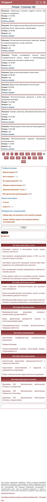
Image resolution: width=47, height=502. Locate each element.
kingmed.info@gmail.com (8, 493)
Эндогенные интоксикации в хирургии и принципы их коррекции (23, 369)
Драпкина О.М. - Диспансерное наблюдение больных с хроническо (23, 385)
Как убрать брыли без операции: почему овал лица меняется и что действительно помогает (23, 264)
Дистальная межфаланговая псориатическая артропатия (23, 339)
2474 (23, 185)
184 (33, 154)
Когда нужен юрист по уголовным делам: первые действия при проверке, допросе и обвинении (23, 277)
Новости (6, 207)
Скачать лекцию (8, 21)
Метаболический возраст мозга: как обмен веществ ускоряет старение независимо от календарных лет (23, 301)
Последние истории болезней (24, 333)
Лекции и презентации (12, 185)
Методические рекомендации (15, 194)
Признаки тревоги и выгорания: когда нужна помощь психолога (23, 250)
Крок (2, 500)
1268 (20, 181)
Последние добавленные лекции (23, 356)
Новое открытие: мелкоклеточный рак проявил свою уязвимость (23, 287)
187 (6, 158)
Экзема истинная (9, 344)
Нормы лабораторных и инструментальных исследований (21, 220)
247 (40, 158)
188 (12, 158)
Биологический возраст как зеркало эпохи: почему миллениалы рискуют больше (23, 294)
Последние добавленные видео (23, 307)
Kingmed (7, 2)
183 (27, 154)
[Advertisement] (11, 443)
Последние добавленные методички (23, 379)
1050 (30, 194)
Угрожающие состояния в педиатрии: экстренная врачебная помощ (19, 497)
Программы (42, 497)
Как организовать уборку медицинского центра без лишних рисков (23, 270)
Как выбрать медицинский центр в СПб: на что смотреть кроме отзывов (23, 257)
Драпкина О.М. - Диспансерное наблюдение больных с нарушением (23, 399)
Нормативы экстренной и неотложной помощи (22, 215)
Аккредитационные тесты (14, 190)
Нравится (5, 236)
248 (23, 162)
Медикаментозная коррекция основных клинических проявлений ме (23, 313)
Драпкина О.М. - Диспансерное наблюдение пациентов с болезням (23, 392)
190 (24, 158)
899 (16, 172)
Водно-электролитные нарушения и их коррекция (23, 374)
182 (21, 154)
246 (34, 158)
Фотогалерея (8, 177)
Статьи (6, 202)
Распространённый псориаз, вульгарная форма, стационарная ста (23, 350)
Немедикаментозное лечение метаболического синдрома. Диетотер (23, 326)
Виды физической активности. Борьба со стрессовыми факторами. (23, 320)
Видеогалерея (9, 172)
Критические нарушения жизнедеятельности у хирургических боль (23, 362)
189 (18, 158)
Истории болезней (10, 181)
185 (39, 154)
